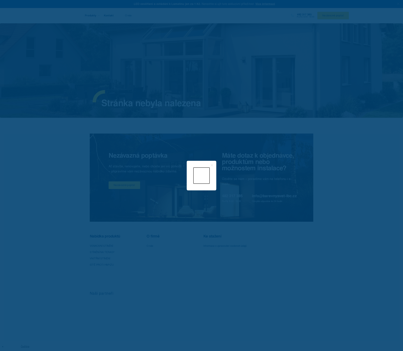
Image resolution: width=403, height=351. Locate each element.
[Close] (211, 165)
